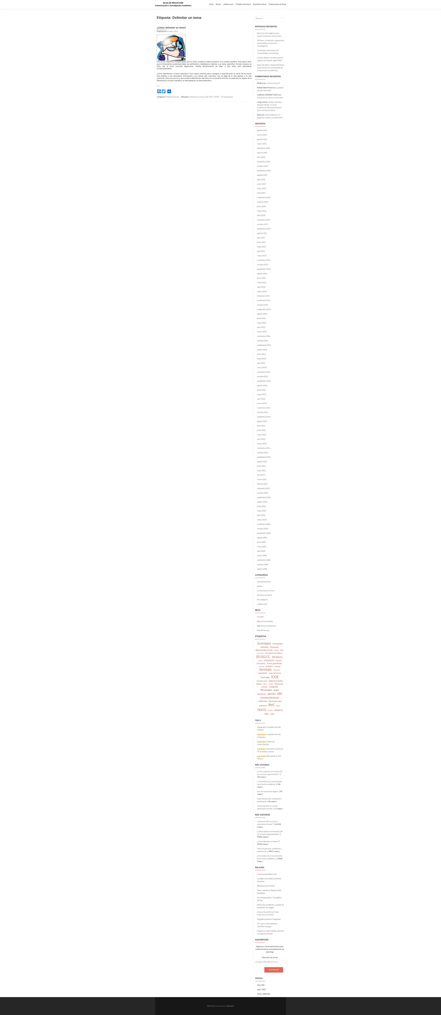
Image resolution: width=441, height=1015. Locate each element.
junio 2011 (261, 466)
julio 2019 (261, 180)
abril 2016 (261, 287)
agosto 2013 (262, 385)
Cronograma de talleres (274, 653)
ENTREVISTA (269, 661)
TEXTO (216, 97)
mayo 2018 (261, 211)
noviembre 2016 (263, 260)
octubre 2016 (262, 265)
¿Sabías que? (228, 4)
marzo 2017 (262, 256)
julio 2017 (261, 238)
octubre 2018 (262, 202)
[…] (158, 86)
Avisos (218, 4)
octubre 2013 (262, 376)
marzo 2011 (262, 479)
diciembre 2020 (263, 148)
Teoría (278, 705)
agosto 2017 (262, 233)
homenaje (265, 677)
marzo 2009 (262, 556)
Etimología (265, 669)
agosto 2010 (262, 502)
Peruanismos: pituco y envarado (270, 98)
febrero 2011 (262, 484)
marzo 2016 (262, 291)
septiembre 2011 (264, 457)
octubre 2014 (262, 341)
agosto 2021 (262, 139)
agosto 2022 (262, 130)
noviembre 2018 (263, 197)
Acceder (260, 617)
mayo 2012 (261, 435)
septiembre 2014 (264, 345)
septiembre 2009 (264, 533)
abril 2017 (261, 251)
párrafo (272, 694)
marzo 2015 (262, 332)
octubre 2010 (262, 493)
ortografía (273, 687)
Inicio (211, 4)
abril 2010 (261, 515)
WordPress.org (263, 630)
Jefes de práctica (276, 681)
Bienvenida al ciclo (264, 650)
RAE (279, 694)
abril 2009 (261, 551)
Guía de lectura (275, 673)
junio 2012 (261, 430)
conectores (260, 653)
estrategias (277, 666)
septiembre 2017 (264, 229)
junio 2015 (261, 318)
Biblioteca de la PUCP (266, 886)
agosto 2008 (262, 569)
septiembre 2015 (264, 309)
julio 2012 (261, 426)
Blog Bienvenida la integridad (268, 919)
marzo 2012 (262, 444)
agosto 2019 (262, 175)
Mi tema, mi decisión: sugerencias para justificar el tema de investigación (270, 43)
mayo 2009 (261, 547)
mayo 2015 (261, 323)
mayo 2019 (261, 188)
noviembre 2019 (263, 162)
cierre (276, 650)
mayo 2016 (261, 282)
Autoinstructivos (260, 4)
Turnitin (270, 710)
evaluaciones (276, 670)
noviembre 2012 (263, 408)
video (272, 714)
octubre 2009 (262, 529)
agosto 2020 (262, 153)
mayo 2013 (261, 394)
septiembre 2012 (264, 417)
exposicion (262, 673)
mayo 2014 (261, 359)
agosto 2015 (262, 314)
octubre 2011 (262, 453)
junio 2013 (261, 390)
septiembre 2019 (264, 171)
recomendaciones (269, 698)
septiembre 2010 (264, 497)
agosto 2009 (262, 538)
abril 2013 (261, 399)
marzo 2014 (262, 368)
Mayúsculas (279, 684)
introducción (262, 681)
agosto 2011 (262, 462)
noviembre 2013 (263, 372)
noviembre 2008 (263, 560)
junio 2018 (261, 206)
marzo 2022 (262, 135)
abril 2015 (261, 327)
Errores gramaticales (274, 663)
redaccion (262, 701)
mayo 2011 (261, 470)
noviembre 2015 (263, 300)
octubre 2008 (262, 564)
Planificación (261, 694)
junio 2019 (261, 184)
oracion (264, 687)
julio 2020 (261, 157)
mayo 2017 (261, 247)
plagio (276, 690)
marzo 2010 (262, 520)
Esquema (269, 666)
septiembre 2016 (264, 269)
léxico (265, 684)
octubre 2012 (262, 412)
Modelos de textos (243, 4)
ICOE (207, 97)
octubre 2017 (262, 224)
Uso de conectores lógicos (267, 791)
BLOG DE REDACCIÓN (173, 3)
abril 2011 (261, 475)
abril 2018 (261, 215)
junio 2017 (261, 242)
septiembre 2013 (264, 381)
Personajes (266, 690)
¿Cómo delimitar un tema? (171, 27)
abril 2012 (261, 439)
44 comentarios (227, 97)
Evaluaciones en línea (277, 4)
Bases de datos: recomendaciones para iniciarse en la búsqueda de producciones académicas (270, 67)
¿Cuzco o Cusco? (273, 83)
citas (282, 650)
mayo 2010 (261, 511)
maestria (270, 684)
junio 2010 (261, 506)
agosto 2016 (262, 274)
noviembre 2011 (263, 448)
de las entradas (265, 621)
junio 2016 (261, 278)
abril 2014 (261, 363)
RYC (211, 97)
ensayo (260, 660)
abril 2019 (261, 193)
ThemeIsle (230, 1006)
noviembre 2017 (263, 220)
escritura (261, 666)
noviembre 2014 (263, 336)
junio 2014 (261, 354)
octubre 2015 (262, 305)
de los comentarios (266, 626)
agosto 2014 (262, 350)
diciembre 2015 (263, 296)
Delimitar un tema (197, 97)
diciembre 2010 (263, 488)
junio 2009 (261, 542)
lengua (259, 684)
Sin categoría (262, 600)
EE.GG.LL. (277, 657)
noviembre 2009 (263, 524)
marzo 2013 (262, 403)
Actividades (264, 643)
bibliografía (274, 647)
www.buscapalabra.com (267, 874)
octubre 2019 (262, 166)
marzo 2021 (262, 144)
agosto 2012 (262, 421)
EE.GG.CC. (263, 656)
